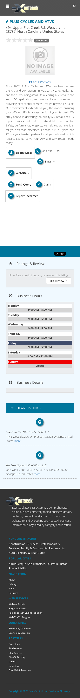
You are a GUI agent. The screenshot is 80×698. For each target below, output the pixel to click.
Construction (17, 544)
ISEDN (12, 661)
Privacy (13, 584)
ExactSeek (14, 644)
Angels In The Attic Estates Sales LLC (28, 432)
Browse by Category (19, 628)
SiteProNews (16, 648)
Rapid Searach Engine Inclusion (25, 612)
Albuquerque (17, 564)
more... (18, 441)
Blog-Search (15, 653)
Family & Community (34, 548)
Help (11, 588)
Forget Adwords (17, 608)
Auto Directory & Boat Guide (27, 553)
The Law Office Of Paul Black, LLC (26, 465)
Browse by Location (19, 632)
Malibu (22, 568)
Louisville (53, 564)
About (12, 579)
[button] (8, 6)
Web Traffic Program (20, 617)
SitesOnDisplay (17, 657)
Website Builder (17, 604)
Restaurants (57, 548)
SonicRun (14, 666)
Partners (13, 593)
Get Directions (42, 82)
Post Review (57, 281)
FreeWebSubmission (20, 670)
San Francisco (36, 564)
